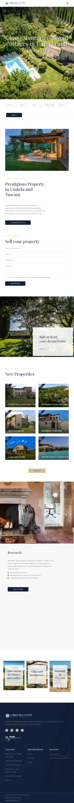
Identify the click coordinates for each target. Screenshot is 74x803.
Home (29, 754)
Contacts (30, 758)
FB (6, 730)
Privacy (30, 762)
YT (12, 730)
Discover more (37, 67)
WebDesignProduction (12, 800)
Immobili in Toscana (13, 765)
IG (17, 730)
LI (22, 730)
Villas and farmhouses (13, 761)
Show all (8, 780)
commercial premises (13, 776)
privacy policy (45, 277)
